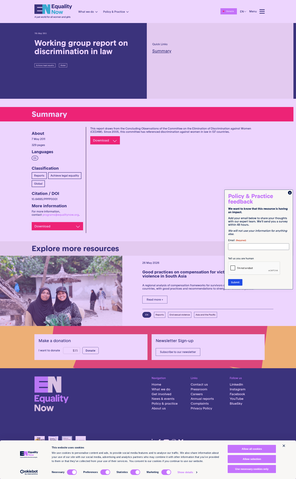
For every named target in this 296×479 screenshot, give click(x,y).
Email (237, 240)
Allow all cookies (252, 448)
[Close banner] (284, 445)
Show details (185, 472)
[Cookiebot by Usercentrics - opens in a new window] (29, 472)
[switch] (105, 472)
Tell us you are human (241, 258)
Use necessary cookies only (251, 468)
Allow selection (252, 459)
